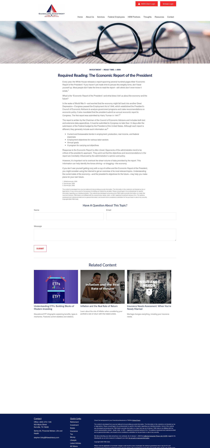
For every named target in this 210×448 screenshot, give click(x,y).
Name (36, 210)
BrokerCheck (136, 420)
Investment (74, 425)
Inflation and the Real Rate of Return (99, 306)
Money (72, 437)
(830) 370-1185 (45, 422)
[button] (80, 16)
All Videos (74, 446)
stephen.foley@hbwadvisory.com (46, 437)
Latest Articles (75, 443)
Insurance (74, 431)
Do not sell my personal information (139, 438)
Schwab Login (168, 4)
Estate (72, 428)
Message (38, 226)
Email (108, 210)
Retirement (74, 422)
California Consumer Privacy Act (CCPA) (155, 436)
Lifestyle (73, 440)
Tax (71, 434)
